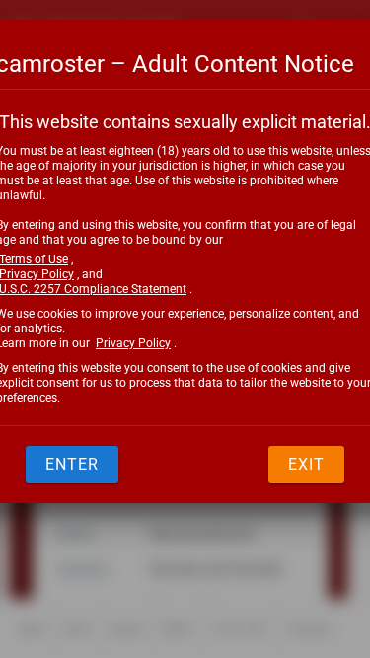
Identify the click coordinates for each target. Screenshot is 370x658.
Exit (306, 464)
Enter (72, 464)
